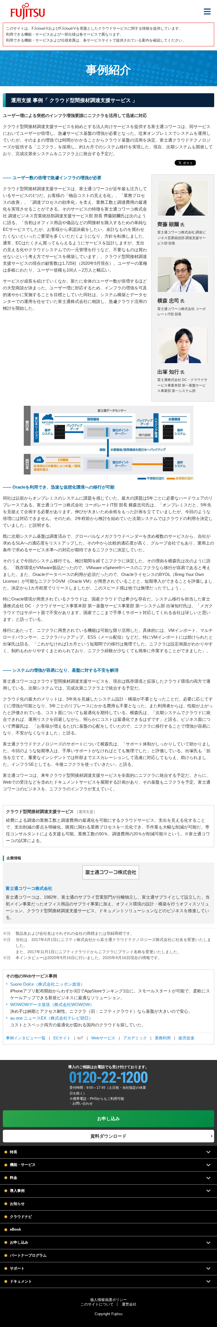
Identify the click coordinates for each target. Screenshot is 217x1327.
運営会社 (129, 1304)
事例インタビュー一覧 (25, 1038)
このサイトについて (97, 1304)
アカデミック (135, 1038)
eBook (15, 1229)
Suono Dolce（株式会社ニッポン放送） (47, 984)
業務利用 (163, 1038)
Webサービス (103, 1038)
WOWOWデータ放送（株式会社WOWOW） (52, 1004)
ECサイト (62, 1038)
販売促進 (185, 1038)
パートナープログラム (28, 1255)
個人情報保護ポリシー (108, 1300)
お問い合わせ (82, 1103)
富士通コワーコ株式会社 (29, 888)
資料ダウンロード (108, 1136)
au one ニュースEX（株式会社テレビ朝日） (51, 1018)
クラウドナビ (21, 1217)
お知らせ (17, 1204)
